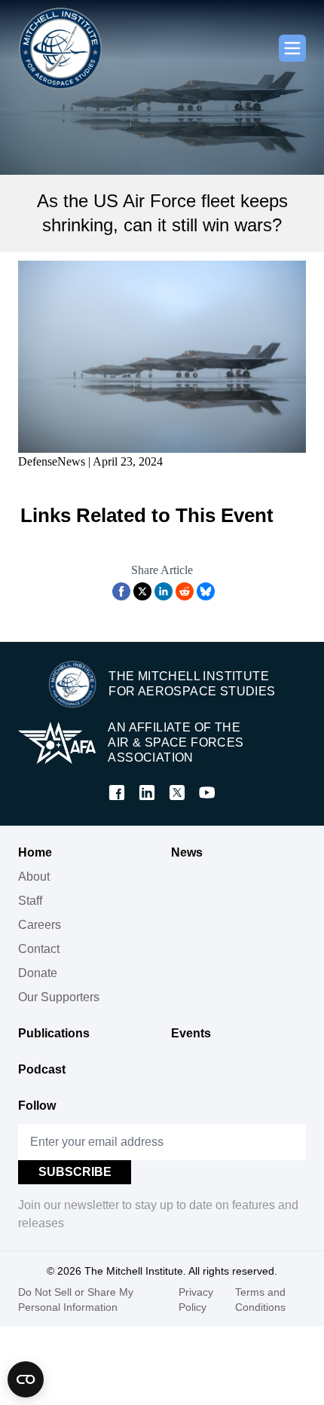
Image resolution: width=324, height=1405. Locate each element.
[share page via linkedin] (163, 591)
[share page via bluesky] (206, 591)
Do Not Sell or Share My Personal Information (75, 1299)
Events (191, 1033)
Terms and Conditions (260, 1299)
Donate (37, 973)
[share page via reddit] (185, 591)
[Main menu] (292, 48)
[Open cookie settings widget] (26, 1379)
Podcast (42, 1069)
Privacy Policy (196, 1299)
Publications (54, 1033)
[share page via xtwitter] (142, 591)
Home (35, 852)
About (34, 876)
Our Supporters (58, 997)
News (187, 852)
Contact (39, 948)
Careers (39, 924)
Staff (30, 900)
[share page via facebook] (121, 591)
